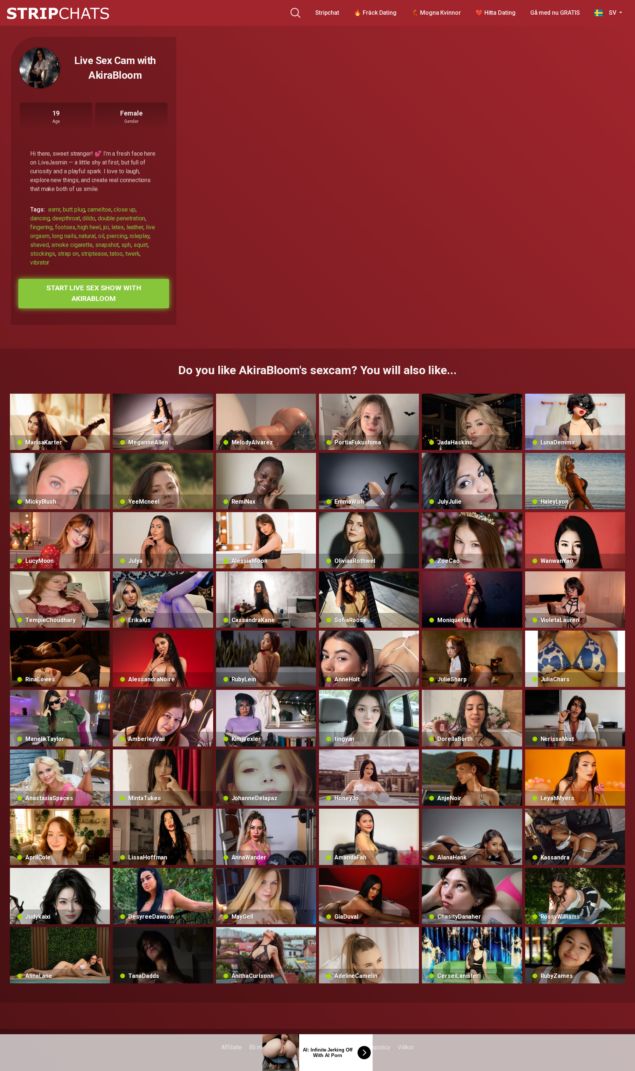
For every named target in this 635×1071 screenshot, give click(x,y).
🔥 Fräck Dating (375, 12)
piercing (117, 236)
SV (610, 12)
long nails (64, 236)
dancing (40, 218)
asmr (54, 209)
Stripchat (327, 12)
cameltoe (99, 209)
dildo (88, 218)
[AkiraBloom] (39, 68)
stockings (42, 253)
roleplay (140, 236)
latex (117, 227)
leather (134, 227)
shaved (39, 244)
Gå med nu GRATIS (555, 12)
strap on (68, 253)
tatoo (116, 253)
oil (101, 236)
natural (87, 236)
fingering (41, 227)
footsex (65, 227)
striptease (94, 253)
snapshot (107, 244)
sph (126, 244)
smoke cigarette (72, 244)
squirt (140, 244)
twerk (132, 253)
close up (124, 209)
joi (106, 227)
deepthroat (66, 218)
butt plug (74, 209)
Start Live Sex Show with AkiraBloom (93, 293)
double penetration (122, 218)
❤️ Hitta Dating (496, 12)
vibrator (39, 262)
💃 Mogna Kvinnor (436, 12)
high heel (89, 227)
